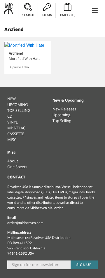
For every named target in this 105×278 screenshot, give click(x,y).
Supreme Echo (19, 67)
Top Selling (61, 120)
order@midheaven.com (25, 222)
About (12, 161)
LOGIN (47, 15)
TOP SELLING (18, 110)
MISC (11, 139)
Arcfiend (16, 53)
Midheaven (8, 10)
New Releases (64, 109)
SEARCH (28, 15)
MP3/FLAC (16, 128)
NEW (11, 98)
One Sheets (17, 166)
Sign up (84, 265)
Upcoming (61, 114)
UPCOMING (17, 104)
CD (9, 116)
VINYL (12, 122)
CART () (68, 15)
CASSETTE (15, 133)
